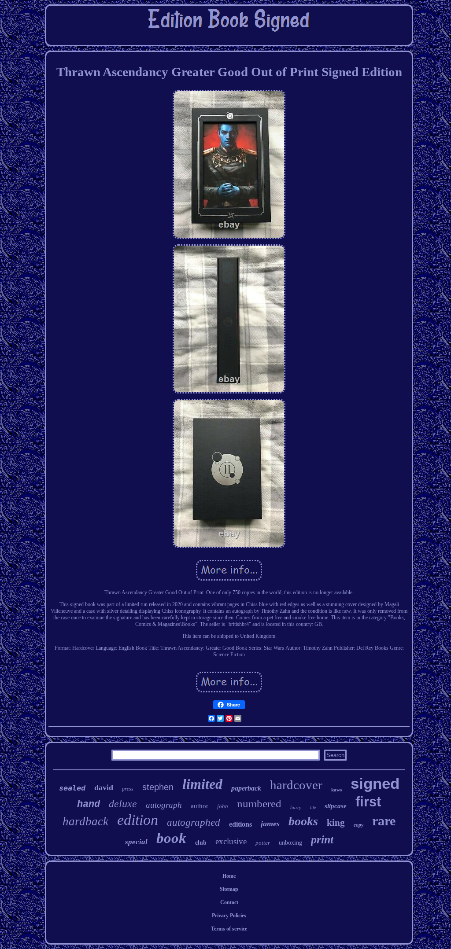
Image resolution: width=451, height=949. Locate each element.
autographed (193, 822)
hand (88, 804)
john (222, 806)
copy (358, 825)
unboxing (290, 842)
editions (240, 824)
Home (229, 876)
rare (384, 820)
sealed (72, 787)
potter (262, 842)
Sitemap (229, 889)
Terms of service (229, 929)
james (270, 823)
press (127, 789)
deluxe (123, 803)
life (313, 807)
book (171, 838)
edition (137, 820)
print (322, 839)
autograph (164, 804)
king (336, 822)
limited (202, 784)
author (199, 805)
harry (295, 807)
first (368, 801)
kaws (336, 789)
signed (375, 783)
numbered (259, 803)
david (103, 787)
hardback (85, 821)
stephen (158, 787)
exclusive (231, 841)
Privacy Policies (229, 915)
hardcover (296, 785)
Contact (229, 902)
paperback (246, 788)
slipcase (336, 805)
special (136, 842)
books (303, 821)
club (201, 842)
